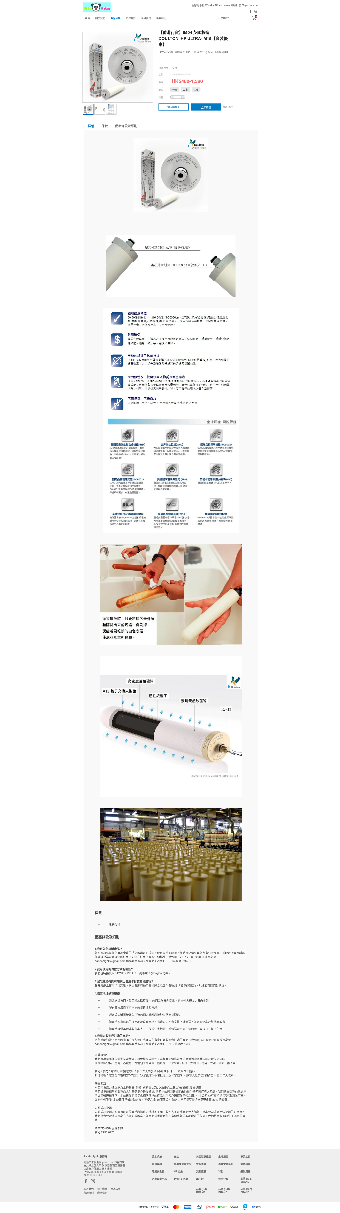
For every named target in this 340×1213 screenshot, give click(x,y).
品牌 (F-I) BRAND (201, 1190)
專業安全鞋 (158, 1171)
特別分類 (223, 1178)
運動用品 (245, 1171)
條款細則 (161, 18)
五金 (176, 1156)
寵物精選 (245, 1163)
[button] (174, 89)
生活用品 (223, 1156)
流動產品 (201, 1171)
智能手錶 (201, 1163)
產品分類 (115, 18)
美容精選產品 (203, 1156)
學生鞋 (200, 1178)
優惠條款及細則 (126, 125)
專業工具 (245, 1156)
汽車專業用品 (159, 1178)
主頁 (87, 18)
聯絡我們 (146, 18)
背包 (220, 1171)
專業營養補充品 (182, 1163)
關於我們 (100, 18)
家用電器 (157, 1163)
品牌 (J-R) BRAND (224, 1190)
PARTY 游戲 (181, 1178)
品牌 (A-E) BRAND (246, 1180)
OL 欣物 (178, 1171)
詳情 (91, 126)
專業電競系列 (225, 1163)
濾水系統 (157, 1156)
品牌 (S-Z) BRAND (246, 1190)
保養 (104, 125)
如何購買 (131, 18)
